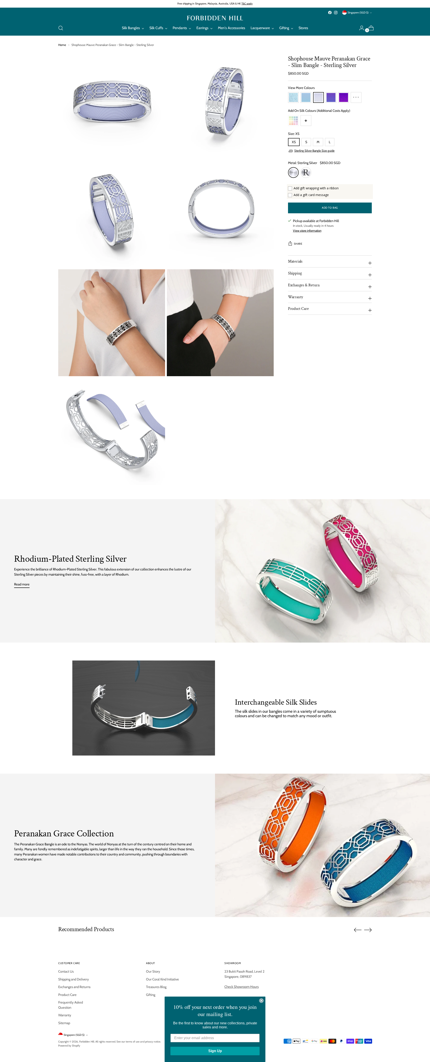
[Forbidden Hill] (215, 18)
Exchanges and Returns (74, 987)
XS (294, 142)
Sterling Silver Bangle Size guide (314, 151)
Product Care (67, 995)
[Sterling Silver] (293, 172)
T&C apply (247, 3)
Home (62, 45)
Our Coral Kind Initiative (162, 979)
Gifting (150, 995)
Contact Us (66, 971)
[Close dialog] (261, 1000)
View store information (307, 230)
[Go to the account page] (359, 28)
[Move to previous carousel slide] (357, 930)
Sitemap (64, 1023)
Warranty (64, 1015)
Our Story (153, 971)
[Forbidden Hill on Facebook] (330, 13)
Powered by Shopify (69, 1045)
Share (298, 244)
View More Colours (301, 88)
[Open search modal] (60, 28)
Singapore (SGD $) (358, 12)
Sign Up (215, 1051)
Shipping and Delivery (73, 979)
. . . (356, 96)
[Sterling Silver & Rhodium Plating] (306, 172)
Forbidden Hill (86, 1041)
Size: (293, 134)
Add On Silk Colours (319, 111)
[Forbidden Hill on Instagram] (336, 13)
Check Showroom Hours (241, 987)
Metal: (302, 163)
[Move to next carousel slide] (368, 930)
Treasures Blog (156, 987)
